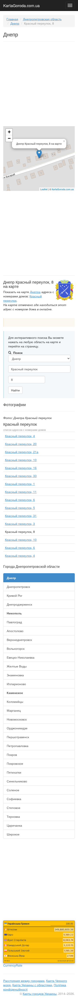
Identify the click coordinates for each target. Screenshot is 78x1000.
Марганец (14, 710)
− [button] (9, 138)
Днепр (14, 23)
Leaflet (43, 189)
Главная (12, 19)
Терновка (13, 816)
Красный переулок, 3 (20, 523)
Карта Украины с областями (32, 985)
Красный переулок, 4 (20, 436)
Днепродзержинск (19, 604)
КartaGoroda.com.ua (63, 189)
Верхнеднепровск (19, 639)
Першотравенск (18, 737)
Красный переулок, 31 (21, 515)
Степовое (13, 807)
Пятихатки (14, 772)
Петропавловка (17, 746)
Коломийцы (15, 701)
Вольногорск (15, 648)
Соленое (13, 790)
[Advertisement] (39, 85)
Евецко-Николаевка (20, 657)
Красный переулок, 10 (21, 460)
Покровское (15, 763)
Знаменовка (15, 675)
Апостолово (15, 631)
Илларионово (16, 684)
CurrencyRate (12, 965)
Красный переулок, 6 (20, 500)
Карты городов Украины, (40, 993)
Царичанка (14, 825)
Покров (12, 754)
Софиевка (14, 799)
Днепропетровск (18, 586)
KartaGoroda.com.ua (21, 4)
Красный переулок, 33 (21, 476)
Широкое (13, 834)
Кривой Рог (14, 595)
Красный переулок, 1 (20, 484)
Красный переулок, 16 (21, 468)
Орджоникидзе (17, 728)
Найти (15, 390)
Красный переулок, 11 (21, 492)
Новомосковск (17, 719)
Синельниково (17, 781)
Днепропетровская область (42, 19)
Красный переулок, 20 (21, 444)
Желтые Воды (17, 666)
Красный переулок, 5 (20, 507)
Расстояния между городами (23, 980)
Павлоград (14, 622)
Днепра (35, 292)
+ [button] (9, 132)
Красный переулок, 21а (21, 452)
